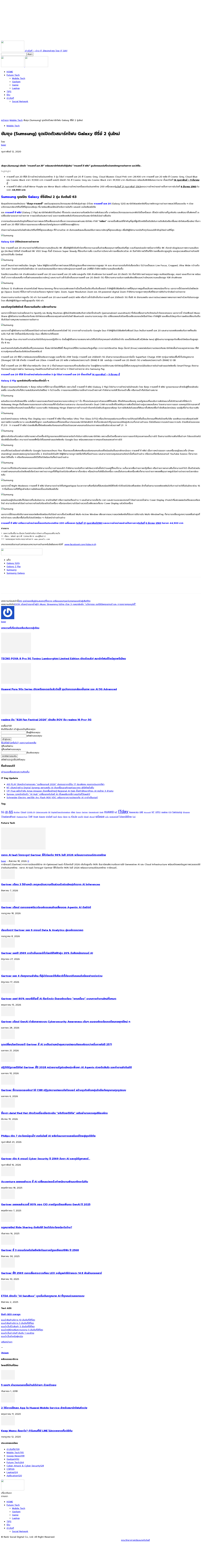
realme (164, 812)
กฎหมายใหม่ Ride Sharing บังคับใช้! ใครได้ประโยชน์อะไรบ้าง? (36, 1227)
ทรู (69, 816)
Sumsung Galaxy (16, 573)
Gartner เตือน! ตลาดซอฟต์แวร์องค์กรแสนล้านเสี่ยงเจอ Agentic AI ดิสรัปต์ (46, 907)
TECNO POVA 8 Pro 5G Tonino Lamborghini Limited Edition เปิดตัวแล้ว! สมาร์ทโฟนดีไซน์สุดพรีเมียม (63, 659)
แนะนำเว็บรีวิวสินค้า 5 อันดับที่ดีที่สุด (18, 1326)
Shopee (186, 812)
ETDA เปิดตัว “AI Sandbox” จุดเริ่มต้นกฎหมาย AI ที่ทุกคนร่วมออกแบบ (42, 1296)
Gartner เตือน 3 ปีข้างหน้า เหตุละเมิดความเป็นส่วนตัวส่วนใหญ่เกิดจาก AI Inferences (50, 884)
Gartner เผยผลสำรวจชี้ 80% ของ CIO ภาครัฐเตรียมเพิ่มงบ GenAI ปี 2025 (45, 1204)
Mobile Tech (18, 78)
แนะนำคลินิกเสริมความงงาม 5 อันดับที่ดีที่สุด (22, 1329)
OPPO (158, 812)
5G (2, 812)
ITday (123, 811)
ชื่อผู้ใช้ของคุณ (33, 732)
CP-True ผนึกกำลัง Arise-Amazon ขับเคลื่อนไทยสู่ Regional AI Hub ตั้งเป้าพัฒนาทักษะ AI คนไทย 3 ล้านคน (60, 791)
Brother (17, 812)
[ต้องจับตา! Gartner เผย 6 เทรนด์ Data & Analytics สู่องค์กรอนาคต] (8, 924)
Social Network (20, 101)
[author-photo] (7, 618)
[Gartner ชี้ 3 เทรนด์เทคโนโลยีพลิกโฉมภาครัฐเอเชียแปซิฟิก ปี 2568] (8, 1244)
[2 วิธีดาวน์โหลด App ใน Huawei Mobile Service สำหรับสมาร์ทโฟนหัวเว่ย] (8, 1401)
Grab (101, 812)
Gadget (16, 81)
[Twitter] (15, 156)
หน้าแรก (5, 120)
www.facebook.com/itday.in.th (80, 544)
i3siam (5, 1353)
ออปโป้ (80, 817)
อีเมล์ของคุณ (33, 752)
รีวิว (8, 95)
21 (123, 186)
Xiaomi (42, 816)
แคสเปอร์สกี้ (114, 816)
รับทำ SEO (31, 1540)
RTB (169, 812)
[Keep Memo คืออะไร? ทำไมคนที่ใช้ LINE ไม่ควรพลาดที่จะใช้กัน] (8, 1424)
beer (3, 145)
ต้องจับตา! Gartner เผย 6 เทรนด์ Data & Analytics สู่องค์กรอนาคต (42, 930)
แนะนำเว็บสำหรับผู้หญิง (12, 1336)
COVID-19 (31, 812)
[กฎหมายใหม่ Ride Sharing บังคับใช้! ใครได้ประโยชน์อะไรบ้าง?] (8, 1221)
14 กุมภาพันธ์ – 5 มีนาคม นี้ (106, 374)
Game (15, 85)
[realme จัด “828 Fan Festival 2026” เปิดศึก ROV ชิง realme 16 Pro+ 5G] (16, 713)
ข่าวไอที (10, 98)
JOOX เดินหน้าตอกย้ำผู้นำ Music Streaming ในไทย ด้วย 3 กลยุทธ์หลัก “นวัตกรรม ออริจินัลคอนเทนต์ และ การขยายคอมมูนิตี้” (75, 604)
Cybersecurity (41, 812)
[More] (45, 156)
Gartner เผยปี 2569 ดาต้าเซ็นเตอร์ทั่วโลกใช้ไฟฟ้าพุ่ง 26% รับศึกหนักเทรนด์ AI (47, 953)
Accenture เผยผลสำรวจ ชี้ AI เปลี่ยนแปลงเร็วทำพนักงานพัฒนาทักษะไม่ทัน (44, 1182)
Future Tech (13, 75)
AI (6, 812)
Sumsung (11, 570)
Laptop (16, 88)
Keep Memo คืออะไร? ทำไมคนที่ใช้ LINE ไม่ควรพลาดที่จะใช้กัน (36, 1431)
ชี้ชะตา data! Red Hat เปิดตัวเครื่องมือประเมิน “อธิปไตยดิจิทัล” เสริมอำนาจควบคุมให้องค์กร (54, 1113)
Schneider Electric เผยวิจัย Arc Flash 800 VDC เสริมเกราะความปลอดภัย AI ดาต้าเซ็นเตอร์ (52, 797)
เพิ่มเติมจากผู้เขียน (29, 628)
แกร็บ (107, 817)
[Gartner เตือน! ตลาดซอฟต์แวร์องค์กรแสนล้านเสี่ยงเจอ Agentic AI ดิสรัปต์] (8, 901)
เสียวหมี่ (92, 817)
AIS (11, 812)
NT (153, 812)
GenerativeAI (94, 812)
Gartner (85, 812)
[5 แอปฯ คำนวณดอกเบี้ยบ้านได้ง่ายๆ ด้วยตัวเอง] (8, 1379)
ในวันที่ (118, 186)
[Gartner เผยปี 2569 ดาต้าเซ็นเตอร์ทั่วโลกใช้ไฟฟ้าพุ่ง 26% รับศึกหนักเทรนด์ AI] (8, 947)
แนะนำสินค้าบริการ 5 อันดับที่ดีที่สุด (17, 1323)
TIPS (9, 91)
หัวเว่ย (74, 816)
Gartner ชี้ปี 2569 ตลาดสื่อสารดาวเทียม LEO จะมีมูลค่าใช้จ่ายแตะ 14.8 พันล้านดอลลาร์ (51, 1273)
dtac (73, 812)
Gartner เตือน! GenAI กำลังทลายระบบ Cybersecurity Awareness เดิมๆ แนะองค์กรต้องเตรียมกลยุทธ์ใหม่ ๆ (65, 1022)
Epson (78, 812)
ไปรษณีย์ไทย (125, 816)
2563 (138, 186)
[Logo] (13, 66)
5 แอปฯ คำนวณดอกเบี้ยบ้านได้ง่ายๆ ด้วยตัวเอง (28, 1385)
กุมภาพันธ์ (130, 186)
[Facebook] (5, 156)
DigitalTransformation (60, 812)
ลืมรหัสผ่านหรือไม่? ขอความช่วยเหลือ (18, 742)
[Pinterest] (25, 156)
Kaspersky (134, 812)
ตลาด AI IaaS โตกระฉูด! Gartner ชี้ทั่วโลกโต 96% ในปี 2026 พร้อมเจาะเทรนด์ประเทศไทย (53, 855)
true (35, 816)
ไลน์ (134, 817)
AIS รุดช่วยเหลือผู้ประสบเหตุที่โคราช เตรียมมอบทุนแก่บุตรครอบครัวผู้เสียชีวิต (54, 601)
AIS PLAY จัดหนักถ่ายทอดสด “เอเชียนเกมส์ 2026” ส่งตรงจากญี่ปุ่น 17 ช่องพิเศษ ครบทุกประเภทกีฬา (55, 784)
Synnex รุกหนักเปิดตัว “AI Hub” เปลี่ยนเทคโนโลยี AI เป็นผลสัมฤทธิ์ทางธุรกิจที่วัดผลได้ (48, 794)
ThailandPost (8, 816)
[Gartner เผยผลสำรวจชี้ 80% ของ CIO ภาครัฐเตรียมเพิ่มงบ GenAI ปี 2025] (8, 1198)
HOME (10, 71)
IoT (116, 812)
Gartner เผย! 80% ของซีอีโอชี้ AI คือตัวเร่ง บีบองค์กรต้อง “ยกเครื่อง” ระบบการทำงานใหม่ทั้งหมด (58, 999)
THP (30, 816)
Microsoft (147, 812)
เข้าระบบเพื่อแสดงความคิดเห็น (15, 772)
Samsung (177, 812)
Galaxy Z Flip (14, 566)
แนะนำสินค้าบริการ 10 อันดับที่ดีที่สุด (18, 1320)
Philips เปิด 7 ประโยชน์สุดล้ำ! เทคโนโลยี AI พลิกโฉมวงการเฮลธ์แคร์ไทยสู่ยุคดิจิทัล (48, 1136)
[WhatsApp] (35, 156)
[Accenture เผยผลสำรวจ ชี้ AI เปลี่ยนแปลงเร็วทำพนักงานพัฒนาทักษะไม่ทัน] (8, 1175)
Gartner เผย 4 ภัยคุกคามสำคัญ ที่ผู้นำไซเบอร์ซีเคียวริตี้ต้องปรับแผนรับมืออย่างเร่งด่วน (51, 976)
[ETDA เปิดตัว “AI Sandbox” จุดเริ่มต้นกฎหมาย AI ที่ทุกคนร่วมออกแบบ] (8, 1289)
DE (49, 812)
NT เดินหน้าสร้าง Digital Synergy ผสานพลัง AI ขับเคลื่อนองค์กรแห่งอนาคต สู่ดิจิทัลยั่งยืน (50, 787)
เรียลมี (86, 817)
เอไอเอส (100, 816)
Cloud (23, 812)
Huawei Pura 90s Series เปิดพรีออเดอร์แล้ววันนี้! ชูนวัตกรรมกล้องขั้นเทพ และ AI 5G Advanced (59, 689)
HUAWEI (109, 812)
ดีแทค (65, 816)
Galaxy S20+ (13, 563)
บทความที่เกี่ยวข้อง (10, 628)
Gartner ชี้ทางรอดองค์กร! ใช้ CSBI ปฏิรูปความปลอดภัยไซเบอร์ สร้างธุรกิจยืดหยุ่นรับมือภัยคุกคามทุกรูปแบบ (63, 1090)
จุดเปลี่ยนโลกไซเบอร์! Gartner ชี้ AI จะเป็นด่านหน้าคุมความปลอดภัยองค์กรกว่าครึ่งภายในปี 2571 (56, 1044)
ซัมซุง (60, 816)
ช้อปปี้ (55, 817)
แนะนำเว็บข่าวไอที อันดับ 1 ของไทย (17, 1333)
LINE (141, 812)
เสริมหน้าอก (6, 1342)
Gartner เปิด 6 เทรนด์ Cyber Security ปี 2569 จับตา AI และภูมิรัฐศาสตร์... (45, 1159)
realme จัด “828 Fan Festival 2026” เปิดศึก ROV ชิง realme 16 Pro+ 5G (46, 720)
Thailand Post (21, 817)
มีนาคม (187, 186)
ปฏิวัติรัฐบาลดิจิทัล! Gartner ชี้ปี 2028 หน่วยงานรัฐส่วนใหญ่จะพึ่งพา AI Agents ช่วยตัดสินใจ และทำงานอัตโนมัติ (66, 1067)
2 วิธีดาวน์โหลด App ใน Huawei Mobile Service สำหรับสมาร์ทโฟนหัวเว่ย (44, 1408)
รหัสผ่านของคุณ (34, 735)
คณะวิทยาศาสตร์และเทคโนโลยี (135, 1540)
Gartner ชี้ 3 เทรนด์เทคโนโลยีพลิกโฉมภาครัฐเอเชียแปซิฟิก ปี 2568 (40, 1250)
